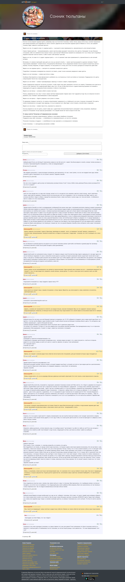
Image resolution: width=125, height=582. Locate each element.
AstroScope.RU (94, 576)
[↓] (101, 160)
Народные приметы (55, 560)
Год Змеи (52, 551)
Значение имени (54, 563)
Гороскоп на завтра (28, 546)
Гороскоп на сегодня (28, 544)
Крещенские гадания (83, 555)
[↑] (98, 160)
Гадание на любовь (82, 546)
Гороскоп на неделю (28, 548)
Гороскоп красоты (27, 557)
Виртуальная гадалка (83, 548)
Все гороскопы (81, 558)
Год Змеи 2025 (54, 553)
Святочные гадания (83, 553)
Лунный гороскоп (27, 560)
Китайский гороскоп (56, 548)
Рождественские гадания (84, 551)
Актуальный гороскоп (83, 560)
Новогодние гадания (83, 550)
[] (26, 166)
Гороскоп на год (27, 558)
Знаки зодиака (26, 553)
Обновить (25, 155)
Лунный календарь (55, 557)
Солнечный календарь (56, 558)
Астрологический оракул (84, 544)
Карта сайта (25, 569)
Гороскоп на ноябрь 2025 (29, 562)
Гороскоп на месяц (27, 550)
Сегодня (33, 2)
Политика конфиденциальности (31, 567)
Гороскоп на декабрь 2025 (30, 563)
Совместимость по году (57, 550)
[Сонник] (33, 16)
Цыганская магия (55, 567)
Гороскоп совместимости (29, 555)
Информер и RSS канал (29, 565)
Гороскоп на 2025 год (28, 551)
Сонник (52, 544)
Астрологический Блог (84, 562)
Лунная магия (54, 569)
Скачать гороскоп (82, 563)
